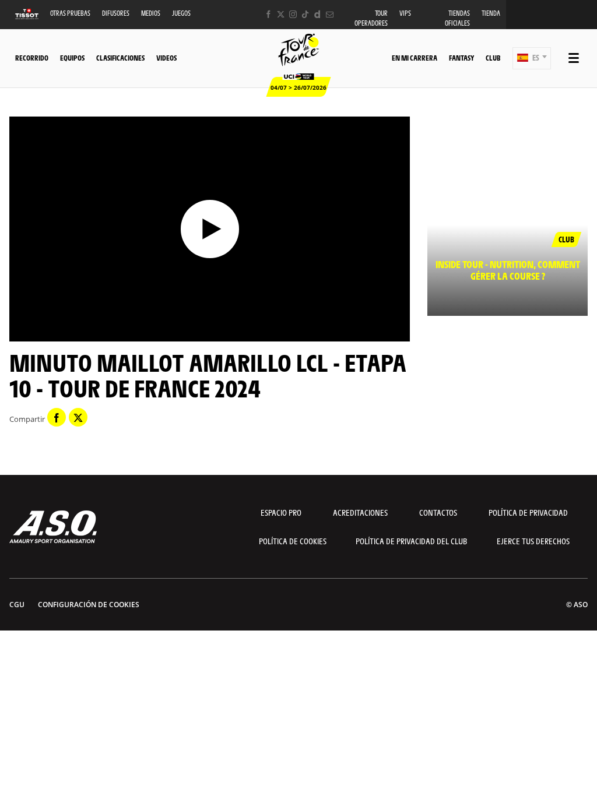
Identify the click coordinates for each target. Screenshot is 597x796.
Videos (166, 57)
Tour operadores (371, 18)
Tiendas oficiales (457, 18)
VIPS (405, 13)
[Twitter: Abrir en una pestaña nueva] (281, 14)
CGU (16, 605)
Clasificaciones (120, 57)
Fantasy (461, 57)
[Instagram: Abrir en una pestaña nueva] (293, 14)
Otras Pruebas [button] (70, 13)
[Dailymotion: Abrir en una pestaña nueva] (317, 14)
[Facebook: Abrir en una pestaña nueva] (268, 14)
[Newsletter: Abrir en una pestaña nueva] (330, 14)
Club (493, 57)
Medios (150, 13)
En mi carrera (414, 57)
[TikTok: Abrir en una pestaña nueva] (305, 14)
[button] (531, 58)
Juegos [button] (181, 13)
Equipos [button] (72, 57)
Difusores (115, 13)
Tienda (491, 13)
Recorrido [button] (31, 57)
